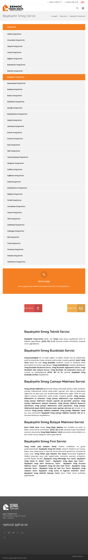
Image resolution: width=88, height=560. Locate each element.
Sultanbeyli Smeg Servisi (15, 225)
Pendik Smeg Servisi (14, 200)
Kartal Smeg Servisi (14, 182)
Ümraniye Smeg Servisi (15, 249)
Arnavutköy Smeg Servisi (16, 40)
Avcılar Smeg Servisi (14, 52)
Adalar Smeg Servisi (14, 34)
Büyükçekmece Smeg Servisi (17, 114)
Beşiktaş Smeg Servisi (14, 89)
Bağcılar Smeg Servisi (14, 59)
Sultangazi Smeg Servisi (15, 231)
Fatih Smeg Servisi (13, 151)
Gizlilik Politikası (77, 556)
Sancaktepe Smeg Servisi (16, 206)
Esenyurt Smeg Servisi (15, 139)
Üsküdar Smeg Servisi (15, 256)
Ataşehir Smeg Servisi (14, 46)
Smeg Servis (11, 27)
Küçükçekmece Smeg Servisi (17, 188)
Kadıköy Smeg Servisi (14, 169)
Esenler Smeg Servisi (14, 132)
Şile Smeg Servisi (13, 237)
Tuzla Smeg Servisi (13, 243)
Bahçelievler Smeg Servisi (16, 65)
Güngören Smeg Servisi (15, 163)
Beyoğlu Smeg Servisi (14, 108)
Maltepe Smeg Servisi (14, 194)
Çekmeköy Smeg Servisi (15, 126)
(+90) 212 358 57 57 (55, 2)
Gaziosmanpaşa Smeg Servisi (17, 157)
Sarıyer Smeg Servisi (14, 212)
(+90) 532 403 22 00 (71, 2)
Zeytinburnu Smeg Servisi (16, 262)
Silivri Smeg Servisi (13, 219)
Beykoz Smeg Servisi (14, 95)
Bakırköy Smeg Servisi (15, 71)
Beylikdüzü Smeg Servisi (15, 102)
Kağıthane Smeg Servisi (15, 175)
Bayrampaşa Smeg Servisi (16, 83)
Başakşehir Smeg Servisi (15, 77)
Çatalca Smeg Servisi (14, 120)
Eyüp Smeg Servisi (13, 145)
